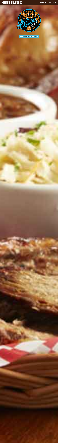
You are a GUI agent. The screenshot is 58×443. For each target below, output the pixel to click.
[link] (43, 2)
